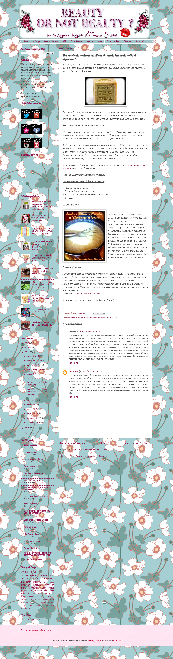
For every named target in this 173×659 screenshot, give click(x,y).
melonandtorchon (33, 559)
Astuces (32, 599)
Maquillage (30, 571)
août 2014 (32, 374)
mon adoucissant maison (87, 293)
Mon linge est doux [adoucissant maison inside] (42, 298)
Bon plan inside (46, 593)
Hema (51, 590)
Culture (90, 41)
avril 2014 (32, 409)
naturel (85, 317)
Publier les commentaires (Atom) (90, 449)
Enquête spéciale (29, 596)
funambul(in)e (31, 452)
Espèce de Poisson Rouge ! (36, 519)
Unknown (73, 371)
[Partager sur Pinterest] (104, 313)
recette (93, 317)
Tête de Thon (30, 527)
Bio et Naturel (77, 41)
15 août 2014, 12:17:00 (92, 371)
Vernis (25, 578)
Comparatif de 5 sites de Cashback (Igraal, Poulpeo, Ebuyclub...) (42, 231)
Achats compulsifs (38, 590)
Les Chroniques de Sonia (36, 496)
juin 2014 (32, 400)
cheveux (37, 581)
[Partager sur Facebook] (101, 313)
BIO (52, 575)
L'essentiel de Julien (33, 459)
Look (26, 41)
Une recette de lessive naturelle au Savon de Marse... (38, 392)
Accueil (106, 443)
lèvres (24, 590)
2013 (27, 428)
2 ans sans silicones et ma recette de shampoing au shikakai (42, 245)
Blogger (117, 640)
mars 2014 (33, 413)
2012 (27, 432)
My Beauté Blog (32, 534)
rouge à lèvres (29, 593)
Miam (100, 41)
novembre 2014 (35, 360)
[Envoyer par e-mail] (94, 313)
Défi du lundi (27, 602)
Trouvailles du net (45, 602)
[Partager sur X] (99, 313)
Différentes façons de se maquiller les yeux (43, 323)
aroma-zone (28, 575)
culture (43, 575)
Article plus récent (73, 443)
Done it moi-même (45, 599)
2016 (27, 343)
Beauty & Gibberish (33, 473)
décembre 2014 (34, 356)
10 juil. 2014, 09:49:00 (89, 331)
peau (33, 578)
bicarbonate (74, 317)
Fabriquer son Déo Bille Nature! (38, 383)
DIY (64, 41)
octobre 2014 (34, 365)
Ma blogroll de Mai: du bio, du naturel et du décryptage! (42, 285)
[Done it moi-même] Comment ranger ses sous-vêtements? (42, 258)
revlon (51, 596)
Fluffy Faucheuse (32, 548)
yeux (51, 572)
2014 (27, 352)
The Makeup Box (32, 480)
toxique (24, 599)
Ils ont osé (42, 596)
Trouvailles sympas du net (35, 605)
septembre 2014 (35, 369)
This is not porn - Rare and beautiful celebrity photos (38, 553)
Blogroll (127, 41)
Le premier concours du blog (42, 310)
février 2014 (33, 418)
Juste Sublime (30, 445)
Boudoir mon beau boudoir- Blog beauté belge (37, 511)
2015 (27, 347)
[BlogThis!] (96, 313)
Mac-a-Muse (30, 503)
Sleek (43, 587)
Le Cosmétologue (32, 541)
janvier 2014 (33, 422)
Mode (51, 587)
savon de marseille (107, 317)
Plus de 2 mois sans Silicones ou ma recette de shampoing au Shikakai (42, 205)
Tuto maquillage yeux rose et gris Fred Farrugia (42, 271)
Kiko (39, 578)
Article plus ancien (138, 443)
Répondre (73, 362)
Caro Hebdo (29, 466)
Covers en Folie (113, 41)
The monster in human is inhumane (36, 488)
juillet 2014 (33, 378)
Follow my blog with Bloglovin (36, 630)
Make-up (36, 41)
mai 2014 (32, 404)
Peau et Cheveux (51, 41)
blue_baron (95, 640)
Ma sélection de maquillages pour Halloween (41, 217)
